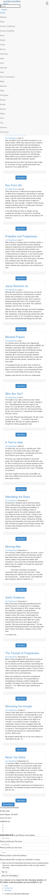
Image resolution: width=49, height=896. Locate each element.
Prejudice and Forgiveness (21, 236)
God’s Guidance (15, 597)
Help (6, 886)
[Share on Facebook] (4, 176)
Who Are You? (14, 394)
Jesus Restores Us (16, 286)
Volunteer (8, 890)
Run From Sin (13, 185)
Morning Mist (13, 546)
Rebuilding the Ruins (17, 497)
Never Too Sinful (15, 757)
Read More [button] (21, 177)
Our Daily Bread (11, 138)
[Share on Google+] (7, 176)
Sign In (5, 3)
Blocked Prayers (15, 337)
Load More (9, 804)
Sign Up (4, 872)
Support (4, 9)
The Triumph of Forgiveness (22, 653)
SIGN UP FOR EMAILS (9, 876)
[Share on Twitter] (10, 176)
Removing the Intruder (18, 706)
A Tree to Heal (14, 442)
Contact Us (9, 888)
